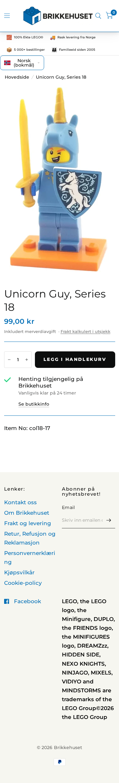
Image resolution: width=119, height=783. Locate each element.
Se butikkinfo (33, 404)
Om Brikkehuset (26, 513)
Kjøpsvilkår (19, 572)
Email (68, 507)
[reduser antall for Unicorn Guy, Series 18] (9, 360)
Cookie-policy (23, 583)
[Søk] (98, 16)
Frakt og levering (27, 523)
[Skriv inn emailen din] (108, 520)
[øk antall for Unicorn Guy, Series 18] (26, 360)
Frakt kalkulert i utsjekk (85, 331)
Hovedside (17, 77)
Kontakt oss (20, 502)
